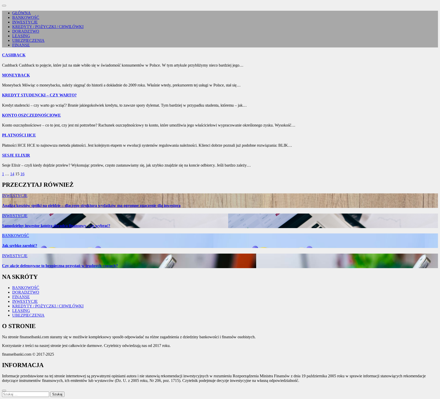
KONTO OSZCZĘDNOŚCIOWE (31, 115)
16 (22, 174)
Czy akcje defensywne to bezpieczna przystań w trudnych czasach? (60, 266)
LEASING (21, 36)
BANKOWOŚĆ (25, 17)
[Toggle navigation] (4, 5)
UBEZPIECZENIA (28, 40)
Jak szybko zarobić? (19, 245)
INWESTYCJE (25, 22)
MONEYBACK (16, 75)
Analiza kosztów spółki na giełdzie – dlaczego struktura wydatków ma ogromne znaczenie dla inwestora (91, 205)
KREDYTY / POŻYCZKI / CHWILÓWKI (48, 26)
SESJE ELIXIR (16, 155)
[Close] (4, 390)
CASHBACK (13, 55)
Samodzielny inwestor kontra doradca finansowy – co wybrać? (56, 225)
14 (12, 174)
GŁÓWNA (21, 13)
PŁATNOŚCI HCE (19, 135)
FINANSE (21, 45)
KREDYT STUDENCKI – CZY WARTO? (39, 95)
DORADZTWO (25, 31)
